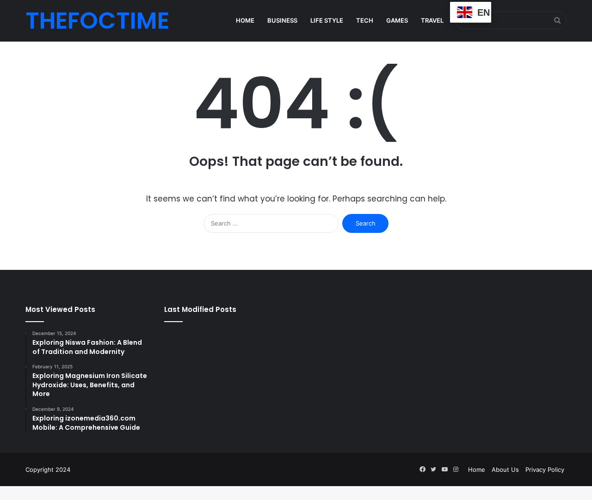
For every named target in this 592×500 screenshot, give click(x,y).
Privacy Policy (544, 469)
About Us (505, 469)
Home (245, 20)
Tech (364, 20)
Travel (432, 20)
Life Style (326, 20)
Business (282, 20)
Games (397, 20)
